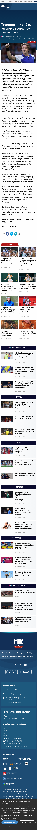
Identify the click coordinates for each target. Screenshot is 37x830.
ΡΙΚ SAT (5, 736)
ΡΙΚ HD (5, 733)
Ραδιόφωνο (31, 653)
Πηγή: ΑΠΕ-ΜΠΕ (9, 227)
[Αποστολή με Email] (15, 234)
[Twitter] (15, 665)
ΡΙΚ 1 (5, 728)
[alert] (18, 814)
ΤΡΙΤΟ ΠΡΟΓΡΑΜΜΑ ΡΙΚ (11, 744)
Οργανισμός (31, 656)
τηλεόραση (19, 1)
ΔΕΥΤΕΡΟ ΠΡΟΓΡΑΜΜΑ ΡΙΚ (12, 741)
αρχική (3, 1)
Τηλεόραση (21, 653)
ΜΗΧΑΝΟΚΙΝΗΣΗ (19, 586)
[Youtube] (25, 665)
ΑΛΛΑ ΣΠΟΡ (31, 42)
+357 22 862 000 (11, 689)
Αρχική (4, 653)
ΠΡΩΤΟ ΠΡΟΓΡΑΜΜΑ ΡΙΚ (12, 738)
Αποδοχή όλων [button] (9, 822)
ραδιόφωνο (28, 1)
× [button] (35, 800)
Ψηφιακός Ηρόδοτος (17, 656)
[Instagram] (20, 665)
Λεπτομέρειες (25, 812)
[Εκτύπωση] (19, 234)
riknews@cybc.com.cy (13, 694)
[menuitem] (6, 6)
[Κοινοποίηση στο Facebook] (7, 234)
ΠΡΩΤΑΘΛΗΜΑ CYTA (19, 348)
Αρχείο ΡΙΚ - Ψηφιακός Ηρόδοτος (14, 718)
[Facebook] (11, 665)
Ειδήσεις (12, 653)
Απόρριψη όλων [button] (27, 822)
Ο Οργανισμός (7, 716)
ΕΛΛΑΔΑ (19, 397)
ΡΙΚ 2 (5, 731)
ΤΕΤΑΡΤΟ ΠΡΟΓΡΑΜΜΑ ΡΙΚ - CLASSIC (16, 746)
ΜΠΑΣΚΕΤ (19, 487)
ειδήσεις (11, 1)
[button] (18, 827)
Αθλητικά (5, 656)
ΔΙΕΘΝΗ (19, 443)
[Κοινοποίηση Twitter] (11, 234)
